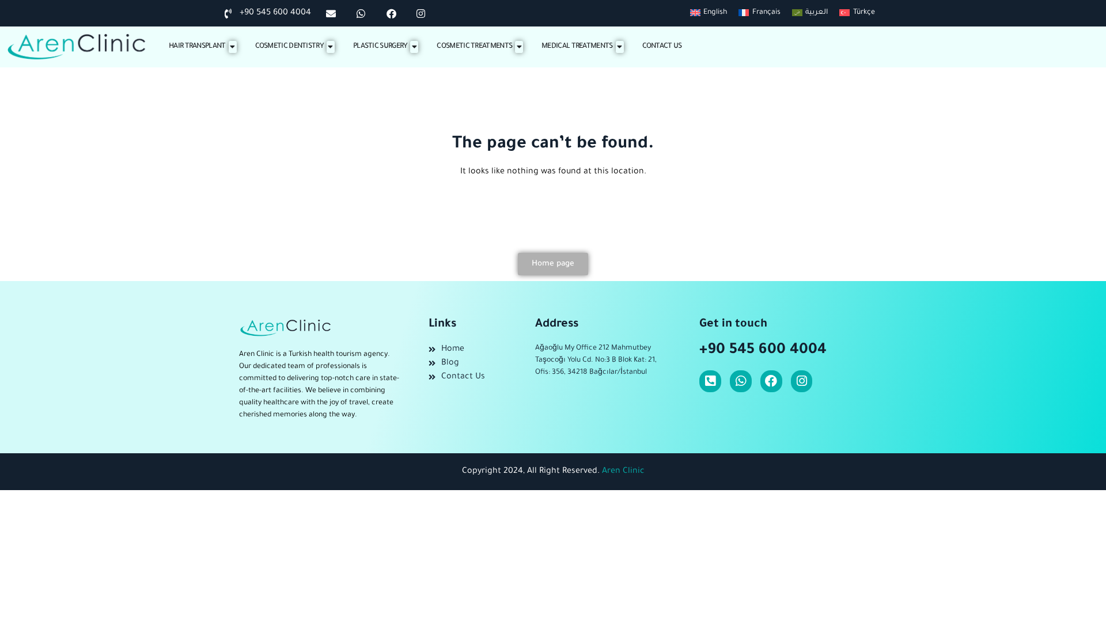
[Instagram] (802, 381)
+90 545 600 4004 (763, 351)
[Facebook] (771, 381)
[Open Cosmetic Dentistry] (331, 47)
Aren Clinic (623, 471)
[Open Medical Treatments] (620, 47)
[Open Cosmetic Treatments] (519, 47)
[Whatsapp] (741, 381)
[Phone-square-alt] (710, 381)
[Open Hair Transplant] (233, 47)
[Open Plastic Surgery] (414, 47)
